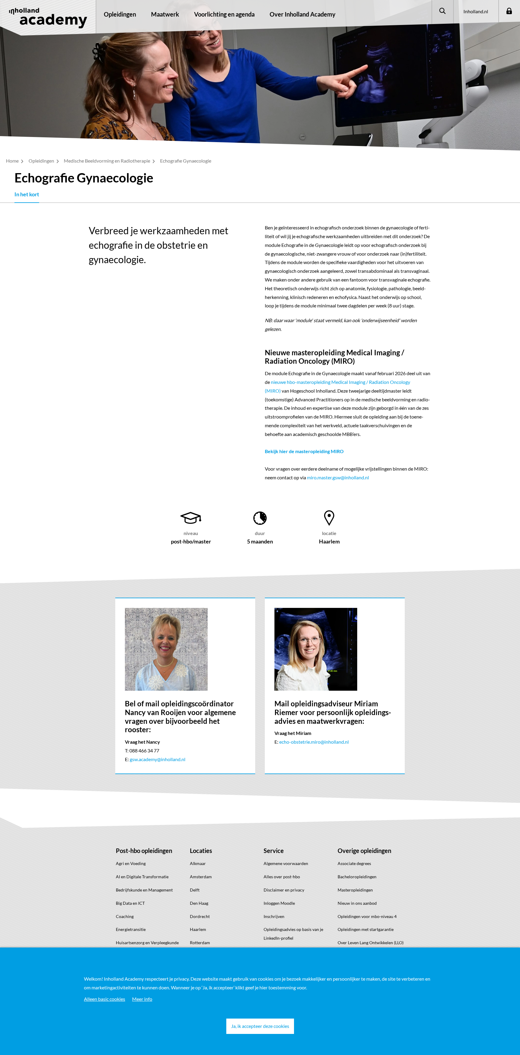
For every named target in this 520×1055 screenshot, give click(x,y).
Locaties (201, 850)
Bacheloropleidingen (357, 876)
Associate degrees (354, 863)
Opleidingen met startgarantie (366, 929)
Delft (195, 889)
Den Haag (199, 903)
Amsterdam (201, 876)
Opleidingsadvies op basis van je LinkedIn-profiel (293, 934)
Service (274, 850)
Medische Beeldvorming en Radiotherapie (107, 160)
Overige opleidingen (364, 850)
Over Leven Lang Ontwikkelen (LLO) (371, 942)
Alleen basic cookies (104, 999)
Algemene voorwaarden (286, 863)
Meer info (142, 999)
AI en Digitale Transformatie (142, 876)
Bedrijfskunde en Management (144, 889)
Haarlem (198, 929)
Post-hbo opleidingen (144, 850)
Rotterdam (200, 942)
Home (13, 160)
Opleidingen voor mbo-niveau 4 (367, 916)
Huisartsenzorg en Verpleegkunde (147, 942)
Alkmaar (198, 863)
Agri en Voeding (131, 863)
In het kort (26, 194)
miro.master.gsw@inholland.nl (338, 477)
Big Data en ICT (130, 903)
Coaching (125, 916)
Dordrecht (200, 916)
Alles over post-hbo (282, 876)
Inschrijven (274, 916)
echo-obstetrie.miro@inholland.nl (314, 742)
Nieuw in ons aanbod (357, 903)
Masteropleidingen (355, 889)
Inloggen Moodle (279, 903)
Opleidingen (120, 14)
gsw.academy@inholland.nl (157, 759)
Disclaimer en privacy (284, 889)
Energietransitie (131, 929)
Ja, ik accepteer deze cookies (260, 1026)
